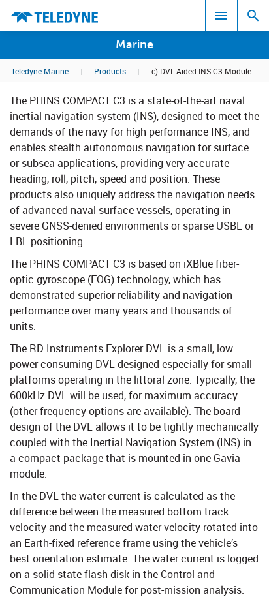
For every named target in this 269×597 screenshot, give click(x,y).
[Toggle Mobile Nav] (221, 15)
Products (110, 71)
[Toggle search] (253, 15)
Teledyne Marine (40, 71)
